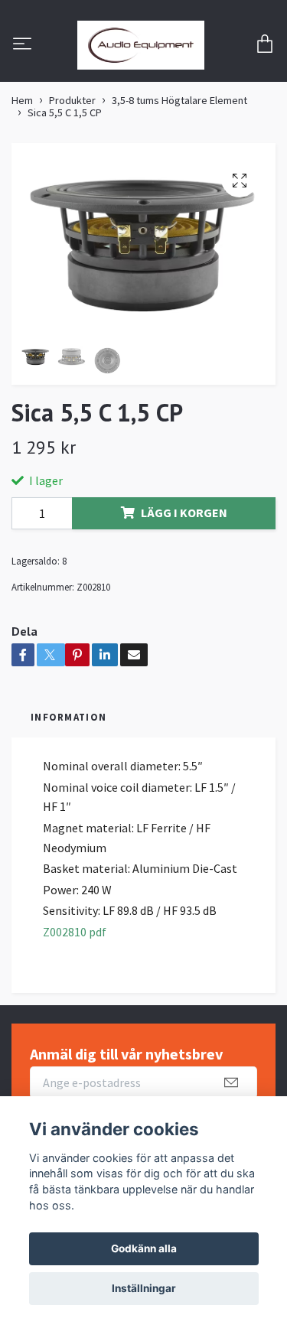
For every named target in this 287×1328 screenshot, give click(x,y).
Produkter (72, 100)
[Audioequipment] (141, 45)
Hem (22, 100)
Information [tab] (68, 717)
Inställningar (144, 1288)
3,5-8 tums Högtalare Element (179, 100)
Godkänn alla (144, 1248)
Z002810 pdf (74, 931)
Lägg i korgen (184, 512)
